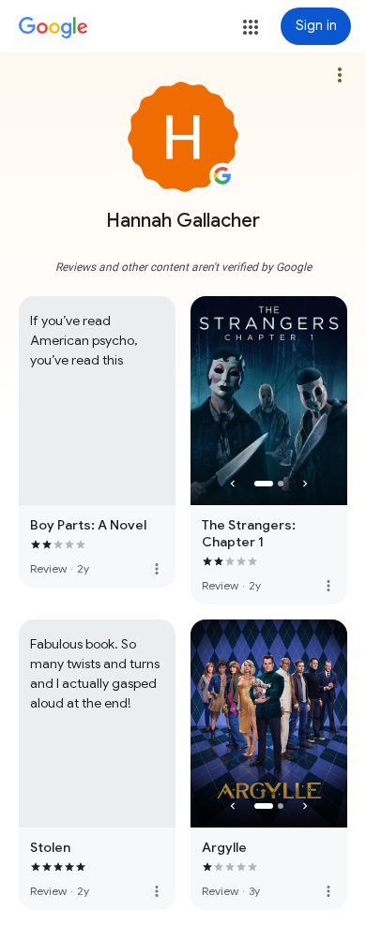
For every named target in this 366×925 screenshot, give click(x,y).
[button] (250, 27)
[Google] (53, 28)
